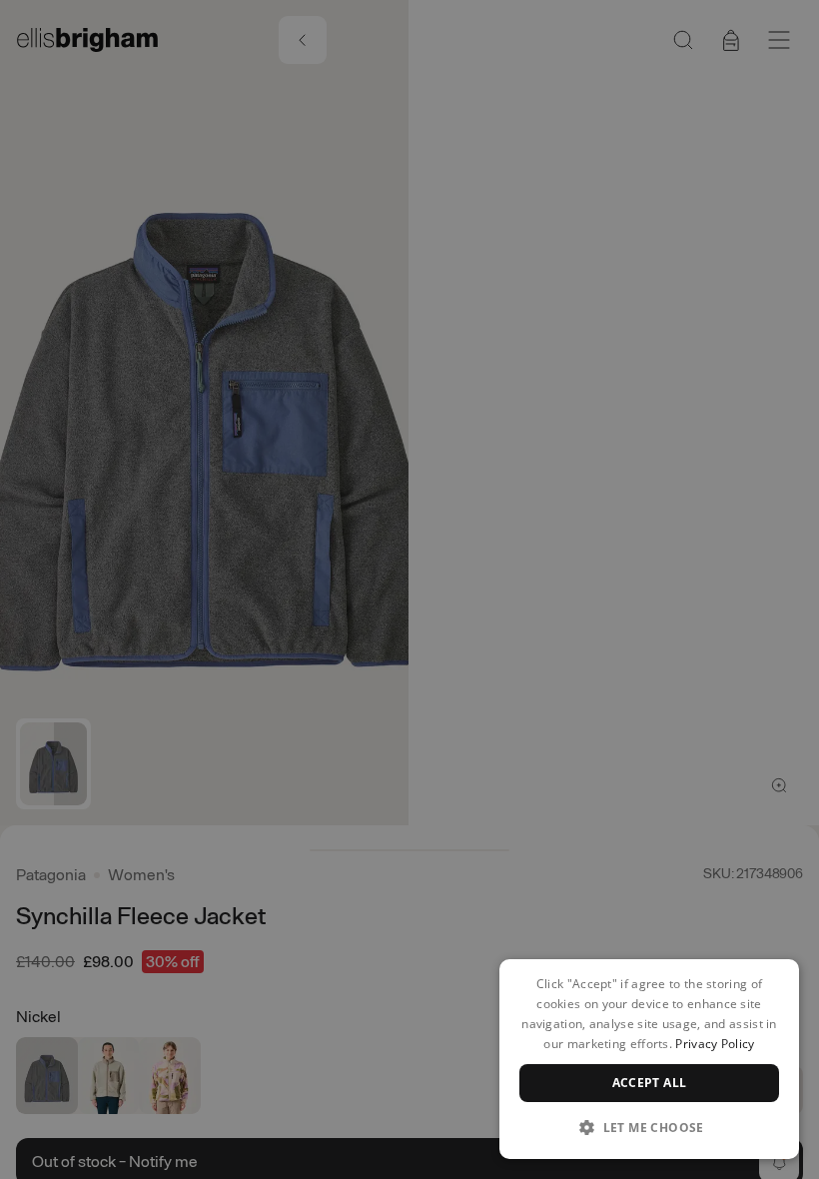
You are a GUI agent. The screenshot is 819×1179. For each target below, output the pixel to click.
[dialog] (649, 1059)
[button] (649, 1127)
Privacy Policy (714, 1043)
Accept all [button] (649, 1082)
